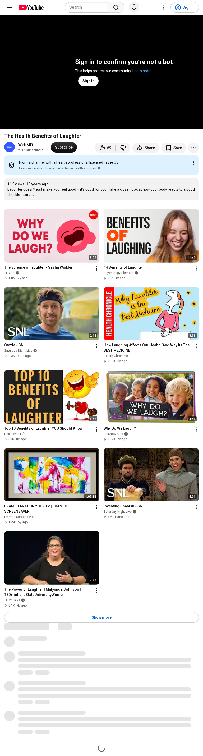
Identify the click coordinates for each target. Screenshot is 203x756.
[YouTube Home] (31, 7)
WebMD (25, 144)
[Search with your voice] (134, 7)
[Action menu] (193, 162)
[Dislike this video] (123, 148)
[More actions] (193, 148)
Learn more (142, 71)
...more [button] (28, 195)
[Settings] (163, 7)
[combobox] (88, 7)
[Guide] (9, 7)
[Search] (116, 7)
